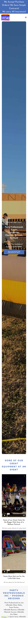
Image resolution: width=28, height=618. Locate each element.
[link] (5, 17)
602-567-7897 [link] (12, 222)
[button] (25, 17)
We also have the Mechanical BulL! (14, 252)
